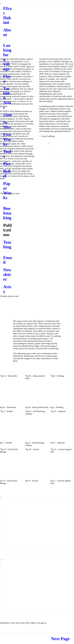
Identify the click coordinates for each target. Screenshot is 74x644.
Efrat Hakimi (7, 15)
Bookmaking (7, 213)
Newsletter (7, 274)
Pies (7, 163)
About (7, 32)
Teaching (7, 244)
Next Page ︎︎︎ (62, 638)
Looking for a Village (7, 57)
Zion (7, 115)
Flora (7, 78)
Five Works (7, 139)
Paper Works (7, 190)
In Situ (7, 124)
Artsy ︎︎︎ (7, 289)
